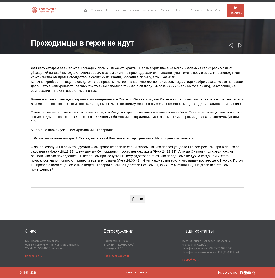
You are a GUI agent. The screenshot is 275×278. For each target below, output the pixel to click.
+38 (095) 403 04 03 (229, 252)
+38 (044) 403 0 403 (220, 248)
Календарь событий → (118, 255)
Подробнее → (33, 255)
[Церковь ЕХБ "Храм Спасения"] (44, 10)
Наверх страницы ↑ (137, 272)
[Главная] (85, 10)
